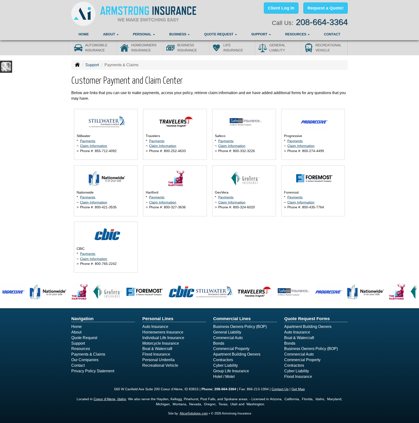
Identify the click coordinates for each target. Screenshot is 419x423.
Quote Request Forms (307, 318)
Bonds (218, 343)
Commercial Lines (232, 318)
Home (84, 34)
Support (92, 65)
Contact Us (280, 389)
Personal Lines (157, 318)
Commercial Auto (228, 338)
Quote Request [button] (219, 34)
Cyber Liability (225, 365)
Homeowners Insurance (162, 332)
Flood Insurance (156, 354)
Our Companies (84, 360)
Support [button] (259, 34)
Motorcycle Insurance (160, 343)
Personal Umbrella (158, 360)
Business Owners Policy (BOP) (240, 327)
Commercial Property (231, 349)
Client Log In (281, 8)
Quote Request (84, 338)
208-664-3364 (322, 22)
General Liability (227, 332)
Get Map (298, 389)
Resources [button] (296, 34)
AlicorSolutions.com (194, 413)
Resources (80, 349)
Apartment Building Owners (236, 354)
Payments (87, 141)
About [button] (109, 34)
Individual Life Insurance (163, 338)
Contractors (223, 360)
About (76, 332)
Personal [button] (143, 34)
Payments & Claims (88, 354)
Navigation (82, 318)
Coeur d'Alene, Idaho (110, 399)
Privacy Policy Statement (92, 371)
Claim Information (93, 146)
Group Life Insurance (231, 371)
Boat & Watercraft (157, 349)
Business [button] (178, 34)
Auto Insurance (155, 327)
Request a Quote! (325, 8)
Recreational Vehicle (160, 365)
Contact (332, 34)
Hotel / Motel (224, 376)
